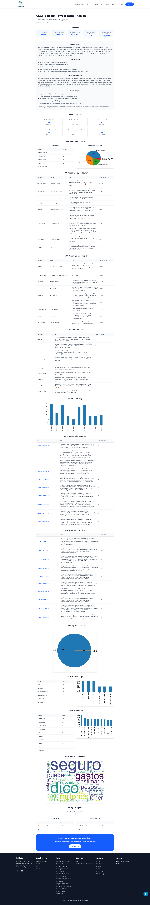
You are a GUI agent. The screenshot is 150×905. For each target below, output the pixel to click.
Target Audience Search (63, 861)
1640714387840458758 (43, 599)
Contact (98, 866)
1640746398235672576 (43, 608)
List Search (59, 881)
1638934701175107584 (43, 521)
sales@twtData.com (124, 861)
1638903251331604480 (43, 513)
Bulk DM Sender (61, 889)
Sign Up (129, 4)
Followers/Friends (41, 861)
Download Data (78, 4)
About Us (99, 864)
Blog (102, 4)
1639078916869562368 (43, 541)
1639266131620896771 (43, 559)
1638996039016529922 (43, 504)
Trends (108, 4)
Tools (88, 4)
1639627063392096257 (43, 487)
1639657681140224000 (43, 471)
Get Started (75, 846)
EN (115, 4)
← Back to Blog (40, 12)
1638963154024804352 (43, 463)
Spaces (38, 869)
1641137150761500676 (43, 454)
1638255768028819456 (43, 479)
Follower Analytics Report (63, 879)
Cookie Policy (100, 874)
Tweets (38, 864)
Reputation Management (63, 886)
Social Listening (60, 894)
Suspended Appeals (62, 884)
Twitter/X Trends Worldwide (84, 864)
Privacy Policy (100, 871)
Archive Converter (61, 866)
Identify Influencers (62, 864)
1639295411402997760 (43, 495)
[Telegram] (145, 894)
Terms (98, 869)
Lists (37, 866)
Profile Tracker (60, 891)
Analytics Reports (61, 876)
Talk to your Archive (62, 869)
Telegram (121, 864)
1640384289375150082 (43, 445)
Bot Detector (60, 871)
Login (121, 4)
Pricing (96, 4)
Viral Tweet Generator (62, 874)
